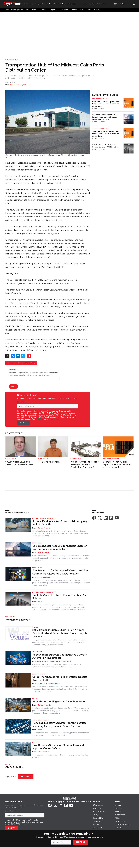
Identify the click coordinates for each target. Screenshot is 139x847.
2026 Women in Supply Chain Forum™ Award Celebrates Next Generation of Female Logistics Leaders (60, 633)
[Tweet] (23, 356)
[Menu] (134, 4)
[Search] (128, 4)
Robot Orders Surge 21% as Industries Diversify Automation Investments (59, 656)
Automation (37, 652)
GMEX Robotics (43, 752)
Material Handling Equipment (44, 518)
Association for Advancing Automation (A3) (54, 661)
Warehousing (11, 60)
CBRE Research (43, 553)
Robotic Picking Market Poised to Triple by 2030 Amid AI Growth (60, 523)
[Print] (7, 356)
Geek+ (39, 602)
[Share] (13, 356)
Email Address (23, 402)
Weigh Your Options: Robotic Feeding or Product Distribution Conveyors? (85, 464)
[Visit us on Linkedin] (106, 518)
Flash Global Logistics (18, 85)
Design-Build (37, 543)
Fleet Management (39, 674)
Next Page (26, 777)
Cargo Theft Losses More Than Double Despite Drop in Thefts (59, 678)
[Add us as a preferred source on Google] (29, 356)
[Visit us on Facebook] (94, 518)
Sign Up (23, 423)
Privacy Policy (53, 419)
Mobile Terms (39, 419)
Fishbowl (40, 730)
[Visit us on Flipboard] (111, 518)
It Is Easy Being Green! (49, 462)
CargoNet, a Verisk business (48, 684)
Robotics (36, 698)
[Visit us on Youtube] (117, 518)
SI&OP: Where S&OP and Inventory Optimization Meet (19, 463)
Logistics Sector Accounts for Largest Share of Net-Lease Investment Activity (105, 117)
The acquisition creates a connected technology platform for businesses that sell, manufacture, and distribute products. (60, 734)
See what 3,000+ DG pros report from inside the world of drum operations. (106, 103)
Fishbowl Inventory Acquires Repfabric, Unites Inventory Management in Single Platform (59, 724)
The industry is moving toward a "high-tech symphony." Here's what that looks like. (60, 756)
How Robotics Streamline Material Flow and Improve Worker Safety (58, 747)
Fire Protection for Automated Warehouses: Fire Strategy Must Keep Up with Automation (60, 572)
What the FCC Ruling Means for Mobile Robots (59, 701)
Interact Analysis (44, 528)
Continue (80, 842)
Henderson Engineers (45, 577)
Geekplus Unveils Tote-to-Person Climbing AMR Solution (105, 145)
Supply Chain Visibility (41, 720)
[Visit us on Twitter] (100, 518)
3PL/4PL (35, 627)
